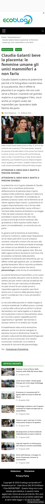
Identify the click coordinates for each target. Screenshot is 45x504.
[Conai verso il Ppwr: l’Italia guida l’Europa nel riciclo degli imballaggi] (8, 383)
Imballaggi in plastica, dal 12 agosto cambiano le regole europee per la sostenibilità (30, 408)
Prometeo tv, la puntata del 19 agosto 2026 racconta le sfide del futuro (28, 394)
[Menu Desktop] (3, 30)
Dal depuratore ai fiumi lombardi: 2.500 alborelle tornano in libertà (29, 433)
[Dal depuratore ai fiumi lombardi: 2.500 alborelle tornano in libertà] (8, 434)
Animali (18, 49)
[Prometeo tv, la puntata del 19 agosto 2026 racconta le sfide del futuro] (8, 395)
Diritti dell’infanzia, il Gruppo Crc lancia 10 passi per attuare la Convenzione (28, 457)
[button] (43, 30)
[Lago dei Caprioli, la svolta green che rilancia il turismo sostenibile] (8, 446)
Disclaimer (29, 471)
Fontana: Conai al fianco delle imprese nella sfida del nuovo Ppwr (29, 370)
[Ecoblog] (17, 19)
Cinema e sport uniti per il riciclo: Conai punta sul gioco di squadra (29, 421)
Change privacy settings (36, 502)
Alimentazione (7, 49)
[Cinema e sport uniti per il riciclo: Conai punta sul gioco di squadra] (8, 423)
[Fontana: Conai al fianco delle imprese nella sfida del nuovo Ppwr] (8, 372)
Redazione (16, 471)
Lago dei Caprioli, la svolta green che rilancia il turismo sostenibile (29, 444)
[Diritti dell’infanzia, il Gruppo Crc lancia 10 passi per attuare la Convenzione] (8, 458)
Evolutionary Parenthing (17, 349)
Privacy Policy (22, 476)
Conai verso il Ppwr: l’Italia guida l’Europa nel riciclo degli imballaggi (29, 382)
